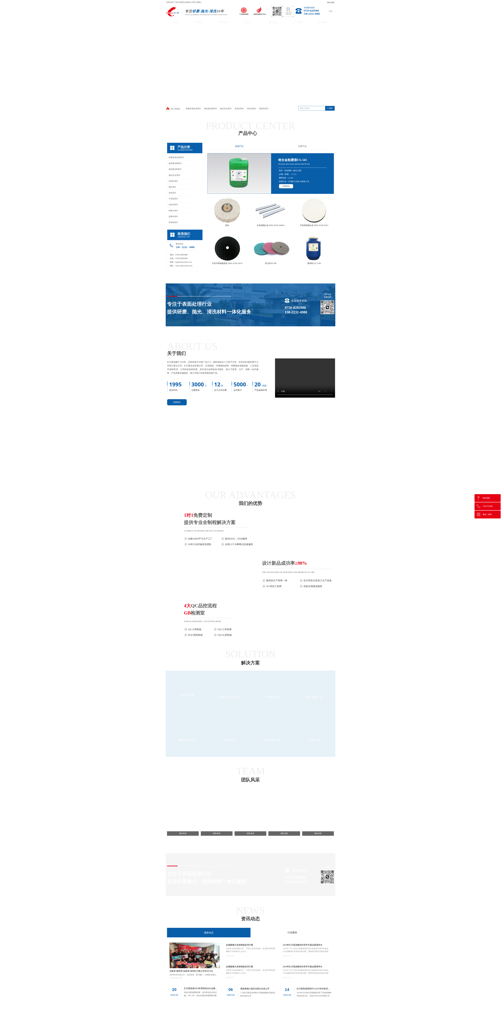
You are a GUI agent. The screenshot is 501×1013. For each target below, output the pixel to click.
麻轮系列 (172, 187)
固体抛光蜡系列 (175, 169)
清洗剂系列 (173, 205)
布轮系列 (172, 193)
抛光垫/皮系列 (174, 175)
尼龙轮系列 (173, 181)
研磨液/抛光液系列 (176, 157)
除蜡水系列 (173, 211)
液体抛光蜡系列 (175, 163)
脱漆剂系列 (173, 216)
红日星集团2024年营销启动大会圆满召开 (200, 988)
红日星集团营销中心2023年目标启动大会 (313, 989)
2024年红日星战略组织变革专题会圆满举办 (302, 966)
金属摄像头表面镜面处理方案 (239, 966)
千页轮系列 (173, 199)
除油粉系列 (173, 222)
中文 (330, 11)
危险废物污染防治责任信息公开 (255, 989)
